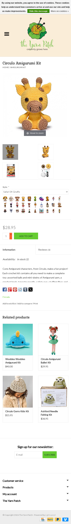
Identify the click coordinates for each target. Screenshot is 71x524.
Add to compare (24, 303)
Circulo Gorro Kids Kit (17, 411)
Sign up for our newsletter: (35, 447)
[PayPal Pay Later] (57, 519)
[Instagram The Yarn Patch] (38, 465)
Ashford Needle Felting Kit (49, 413)
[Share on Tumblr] (25, 289)
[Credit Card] (42, 519)
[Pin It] (15, 289)
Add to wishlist (9, 303)
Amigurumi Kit (18, 67)
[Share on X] (30, 289)
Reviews (44, 249)
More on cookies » (60, 11)
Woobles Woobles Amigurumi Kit (15, 361)
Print (35, 303)
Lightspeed (50, 515)
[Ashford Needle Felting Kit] (53, 391)
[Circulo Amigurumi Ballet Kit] (53, 339)
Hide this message (38, 11)
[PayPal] (50, 519)
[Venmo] (64, 519)
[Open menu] (6, 33)
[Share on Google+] (10, 289)
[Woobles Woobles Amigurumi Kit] (18, 339)
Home (6, 67)
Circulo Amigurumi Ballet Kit (50, 361)
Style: (6, 187)
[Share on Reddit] (20, 289)
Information (9, 249)
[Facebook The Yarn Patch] (32, 465)
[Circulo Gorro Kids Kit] (18, 391)
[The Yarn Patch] (42, 34)
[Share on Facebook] (5, 289)
